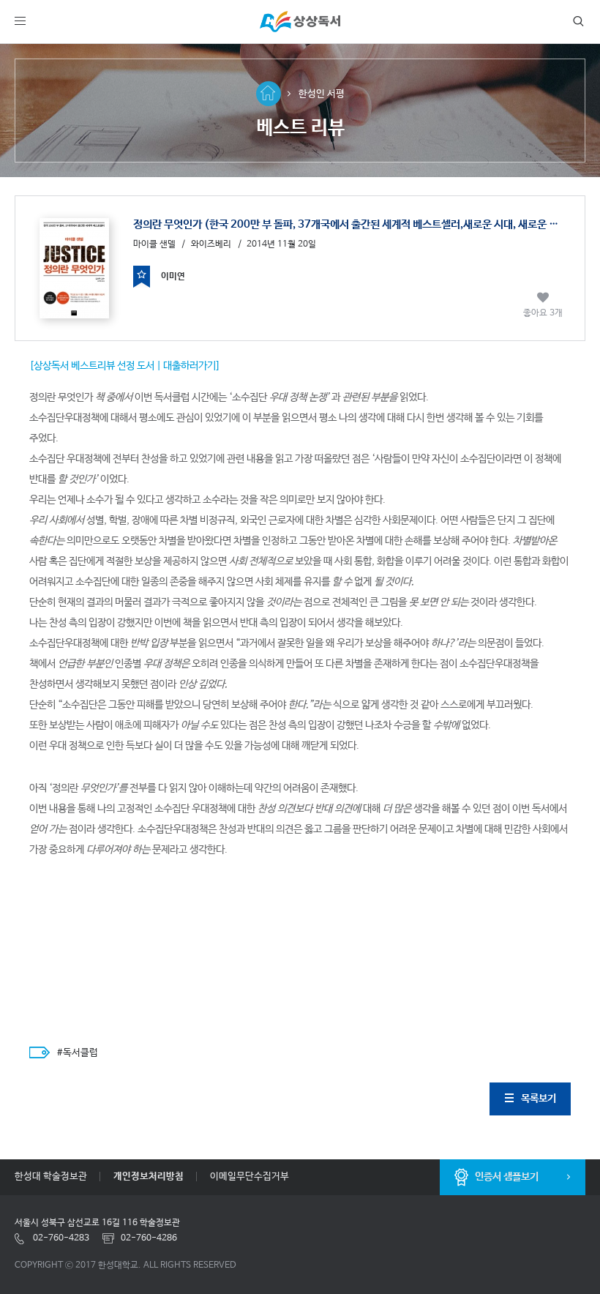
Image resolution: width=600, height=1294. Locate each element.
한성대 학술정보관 (51, 1176)
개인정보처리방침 (148, 1176)
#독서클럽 (77, 1052)
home (268, 93)
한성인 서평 (322, 94)
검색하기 (575, 21)
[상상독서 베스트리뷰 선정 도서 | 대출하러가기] (124, 366)
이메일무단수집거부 (249, 1176)
